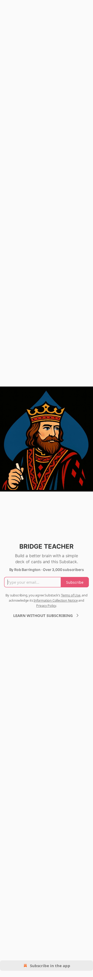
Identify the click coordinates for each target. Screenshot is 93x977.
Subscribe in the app (50, 965)
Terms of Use (70, 595)
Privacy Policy (46, 605)
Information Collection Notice (56, 600)
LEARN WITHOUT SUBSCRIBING (43, 615)
